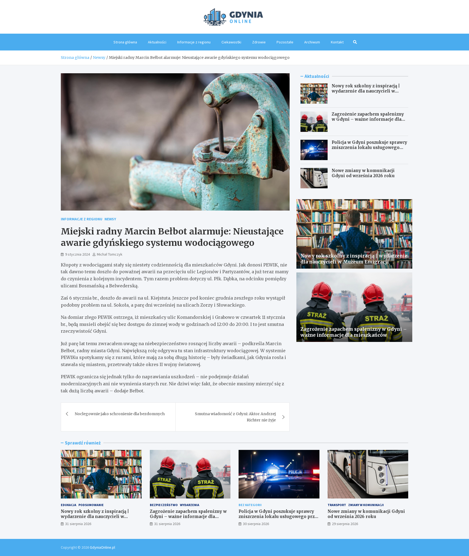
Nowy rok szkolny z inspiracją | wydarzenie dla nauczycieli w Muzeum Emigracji (366, 91)
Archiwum (312, 42)
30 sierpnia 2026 (256, 523)
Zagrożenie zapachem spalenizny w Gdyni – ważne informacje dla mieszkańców (368, 119)
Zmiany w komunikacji (366, 505)
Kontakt (337, 42)
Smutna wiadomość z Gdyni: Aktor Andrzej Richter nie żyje (235, 416)
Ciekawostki (231, 42)
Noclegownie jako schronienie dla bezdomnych (120, 413)
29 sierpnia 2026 (345, 523)
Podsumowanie (91, 505)
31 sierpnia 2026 (78, 523)
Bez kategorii (250, 505)
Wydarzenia (189, 505)
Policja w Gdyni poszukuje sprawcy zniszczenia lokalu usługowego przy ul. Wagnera (369, 147)
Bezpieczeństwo (164, 505)
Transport (337, 505)
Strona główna (125, 42)
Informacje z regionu (194, 42)
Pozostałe (285, 42)
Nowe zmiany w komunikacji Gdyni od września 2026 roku (363, 173)
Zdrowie (259, 42)
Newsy (110, 219)
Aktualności (157, 42)
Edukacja (68, 505)
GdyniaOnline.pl (102, 547)
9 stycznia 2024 (77, 254)
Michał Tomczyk (109, 254)
